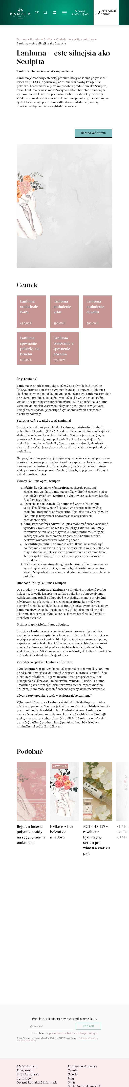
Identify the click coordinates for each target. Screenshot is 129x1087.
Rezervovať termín (93, 133)
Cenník (72, 1071)
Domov (21, 40)
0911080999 (25, 1079)
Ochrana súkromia (87, 1038)
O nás (71, 1083)
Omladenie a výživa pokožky (75, 40)
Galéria (72, 1075)
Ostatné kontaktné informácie (37, 1083)
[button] (55, 858)
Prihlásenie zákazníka (82, 1067)
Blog (71, 1079)
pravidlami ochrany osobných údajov (73, 1033)
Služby (48, 40)
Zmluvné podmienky (26, 1041)
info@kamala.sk (28, 1075)
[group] (31, 809)
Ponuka (35, 40)
